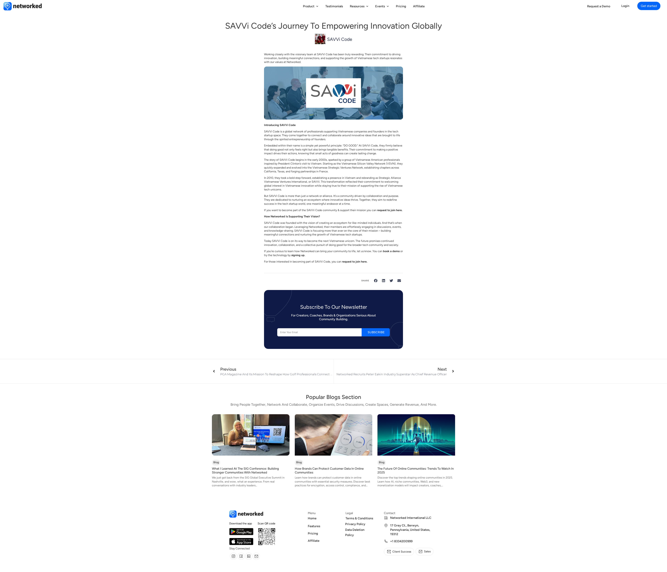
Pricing (401, 6)
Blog (216, 462)
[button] (648, 6)
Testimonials (334, 6)
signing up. (298, 255)
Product (308, 6)
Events (380, 6)
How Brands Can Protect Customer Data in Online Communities (329, 470)
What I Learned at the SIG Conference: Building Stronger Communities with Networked (245, 470)
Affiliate (419, 6)
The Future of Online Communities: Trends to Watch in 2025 (415, 470)
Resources (357, 6)
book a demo (391, 251)
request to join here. (389, 210)
